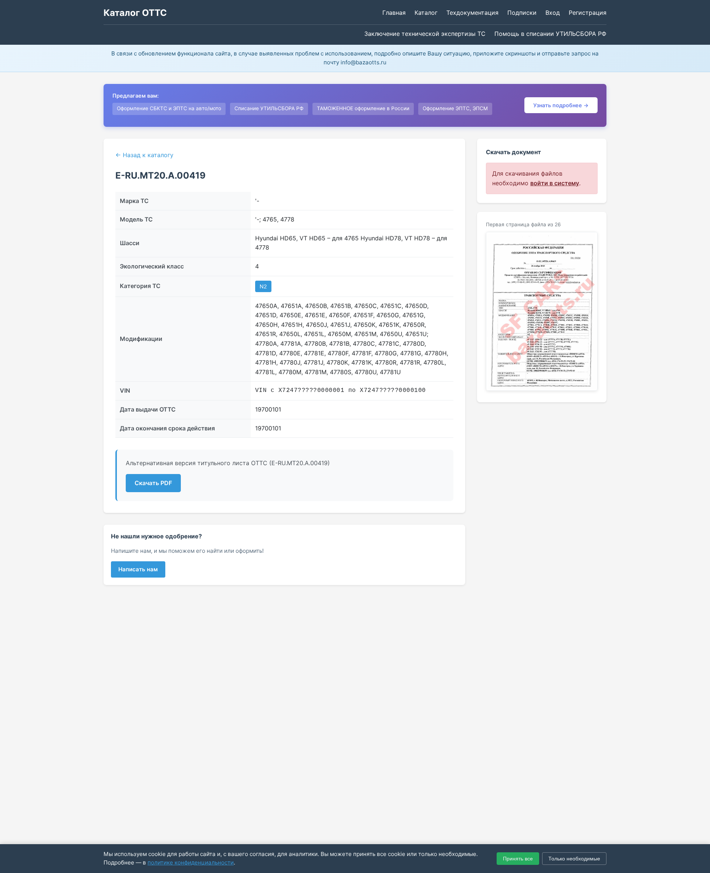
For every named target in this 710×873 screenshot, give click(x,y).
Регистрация (587, 12)
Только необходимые (574, 859)
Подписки (522, 12)
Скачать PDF (153, 483)
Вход (552, 12)
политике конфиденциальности (191, 862)
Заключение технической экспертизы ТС (425, 33)
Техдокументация (472, 12)
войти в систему (554, 183)
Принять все (518, 859)
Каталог (426, 12)
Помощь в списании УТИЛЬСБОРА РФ (550, 33)
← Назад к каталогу (144, 155)
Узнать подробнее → (561, 105)
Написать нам (138, 569)
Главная (394, 12)
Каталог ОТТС (135, 12)
